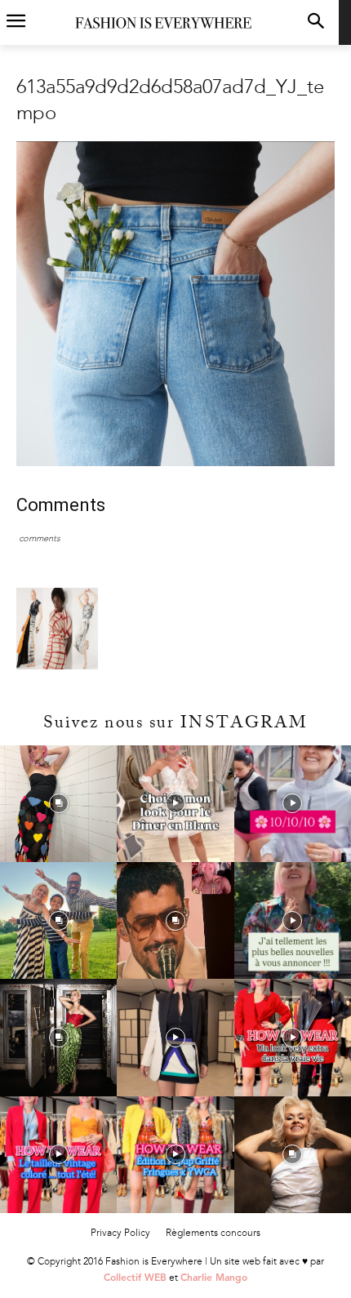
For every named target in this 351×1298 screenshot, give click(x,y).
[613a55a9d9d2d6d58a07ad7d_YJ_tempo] (175, 462)
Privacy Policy (120, 1232)
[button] (315, 22)
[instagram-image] (58, 803)
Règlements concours (213, 1232)
